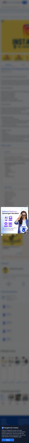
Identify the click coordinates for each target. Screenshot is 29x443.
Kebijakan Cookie (17, 436)
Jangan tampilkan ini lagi (9, 234)
